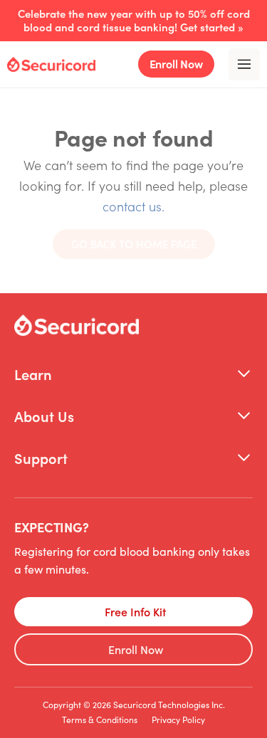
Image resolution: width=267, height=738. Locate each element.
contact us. (133, 206)
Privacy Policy (178, 719)
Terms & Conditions (99, 719)
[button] (133, 374)
